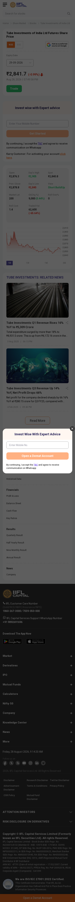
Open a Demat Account (37, 456)
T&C (36, 465)
